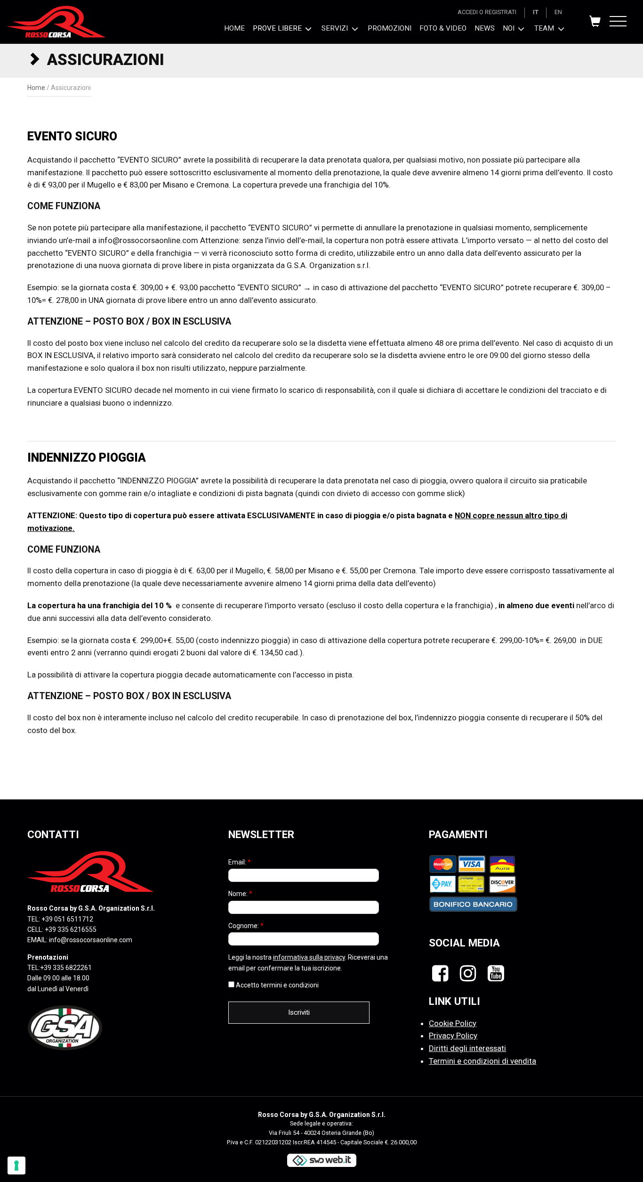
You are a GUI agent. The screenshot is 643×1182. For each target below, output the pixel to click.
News (484, 28)
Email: (239, 862)
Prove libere (277, 28)
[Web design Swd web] (321, 1160)
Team (544, 28)
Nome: (240, 893)
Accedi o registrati (487, 12)
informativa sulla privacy (309, 957)
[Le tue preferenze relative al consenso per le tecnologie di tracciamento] (16, 1165)
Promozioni (389, 28)
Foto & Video (442, 28)
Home (234, 28)
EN (558, 12)
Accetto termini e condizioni (276, 985)
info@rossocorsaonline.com (90, 940)
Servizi (335, 28)
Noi (508, 28)
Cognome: (246, 925)
